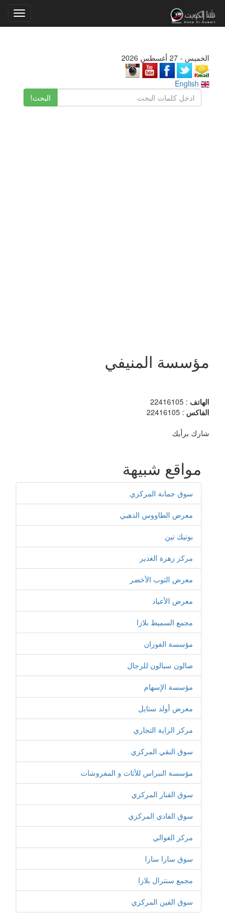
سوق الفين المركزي (162, 901)
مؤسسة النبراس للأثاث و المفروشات (137, 772)
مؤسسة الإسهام (168, 686)
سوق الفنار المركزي (162, 794)
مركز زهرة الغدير (166, 557)
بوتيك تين (179, 536)
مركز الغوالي (173, 837)
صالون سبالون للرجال (160, 665)
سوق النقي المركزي (162, 751)
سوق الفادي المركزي (160, 815)
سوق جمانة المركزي (161, 493)
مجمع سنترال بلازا (165, 880)
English (188, 83)
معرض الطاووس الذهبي (156, 514)
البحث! (40, 97)
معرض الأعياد (172, 600)
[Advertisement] (112, 224)
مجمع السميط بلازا (165, 622)
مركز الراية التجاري (163, 729)
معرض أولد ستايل (165, 708)
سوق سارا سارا (169, 858)
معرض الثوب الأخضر (161, 579)
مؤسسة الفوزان (168, 643)
